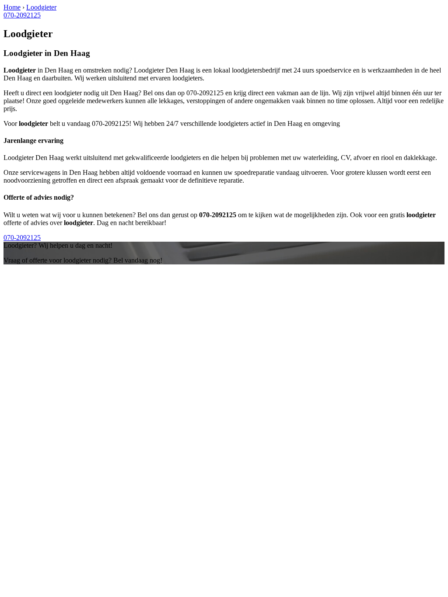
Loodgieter (41, 7)
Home (12, 7)
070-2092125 (22, 15)
